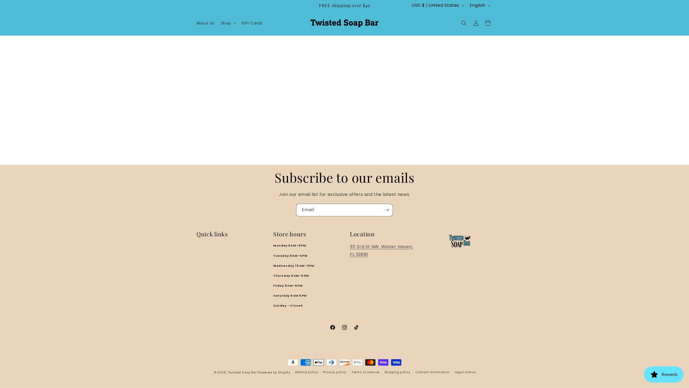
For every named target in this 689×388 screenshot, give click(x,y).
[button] (228, 23)
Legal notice (465, 372)
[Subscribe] (387, 210)
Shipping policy (397, 372)
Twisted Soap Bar (242, 372)
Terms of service (365, 372)
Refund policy (306, 372)
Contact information (432, 372)
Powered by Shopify (274, 372)
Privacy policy (334, 372)
